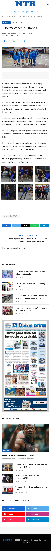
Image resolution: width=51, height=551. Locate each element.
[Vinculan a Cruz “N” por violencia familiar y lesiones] (7, 490)
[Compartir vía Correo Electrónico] (19, 41)
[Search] (47, 4)
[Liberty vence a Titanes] (25, 67)
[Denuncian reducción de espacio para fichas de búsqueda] (7, 274)
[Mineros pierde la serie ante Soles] (25, 438)
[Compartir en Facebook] (4, 41)
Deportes (6, 22)
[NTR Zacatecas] (25, 4)
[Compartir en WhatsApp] (14, 41)
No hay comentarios (27, 33)
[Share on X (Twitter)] (9, 41)
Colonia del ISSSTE (11, 216)
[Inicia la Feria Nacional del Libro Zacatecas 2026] (7, 478)
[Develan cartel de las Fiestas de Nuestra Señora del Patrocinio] (7, 467)
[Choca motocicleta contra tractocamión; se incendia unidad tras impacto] (7, 298)
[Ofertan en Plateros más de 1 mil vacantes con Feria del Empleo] (7, 310)
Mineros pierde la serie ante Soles (18, 455)
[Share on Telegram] (24, 41)
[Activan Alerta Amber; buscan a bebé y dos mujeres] (7, 286)
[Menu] (3, 4)
